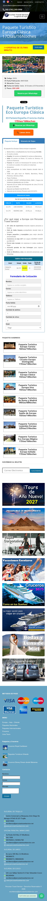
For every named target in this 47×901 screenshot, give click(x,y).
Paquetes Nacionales (10, 725)
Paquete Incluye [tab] (11, 141)
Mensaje (5, 786)
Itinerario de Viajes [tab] (28, 141)
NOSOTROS (28, 2)
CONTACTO (39, 2)
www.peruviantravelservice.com (17, 826)
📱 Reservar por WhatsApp (23, 125)
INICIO (19, 2)
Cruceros (5, 731)
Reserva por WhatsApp (28, 93)
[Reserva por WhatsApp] (30, 83)
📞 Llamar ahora (23, 132)
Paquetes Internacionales (11, 728)
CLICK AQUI (38, 47)
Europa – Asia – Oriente (11, 722)
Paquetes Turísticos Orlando (18, 754)
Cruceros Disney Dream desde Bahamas (23, 762)
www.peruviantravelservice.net (17, 864)
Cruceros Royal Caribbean (17, 746)
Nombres (5, 774)
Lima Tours (6, 734)
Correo (4, 780)
